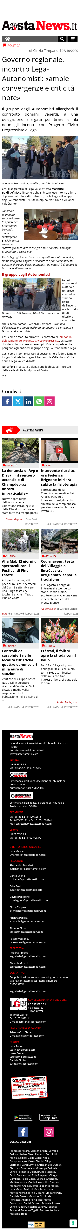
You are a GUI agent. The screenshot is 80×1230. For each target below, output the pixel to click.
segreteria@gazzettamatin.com (34, 823)
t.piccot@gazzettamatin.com (26, 931)
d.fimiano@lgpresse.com (24, 1063)
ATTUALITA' (50, 556)
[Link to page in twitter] (18, 401)
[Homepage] (7, 39)
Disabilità (11, 465)
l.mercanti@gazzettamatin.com (28, 854)
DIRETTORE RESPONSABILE (25, 847)
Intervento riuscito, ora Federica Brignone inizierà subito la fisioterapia (59, 477)
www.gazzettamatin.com (24, 754)
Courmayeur (48, 608)
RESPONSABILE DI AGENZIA (25, 1027)
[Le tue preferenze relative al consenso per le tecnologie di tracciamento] (73, 1223)
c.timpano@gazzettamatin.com (28, 910)
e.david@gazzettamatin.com (26, 889)
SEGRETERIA (17, 948)
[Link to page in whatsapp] (39, 401)
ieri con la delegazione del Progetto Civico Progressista (37, 338)
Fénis (68, 702)
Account (14, 1041)
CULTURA (10, 556)
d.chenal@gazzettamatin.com (27, 879)
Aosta (60, 702)
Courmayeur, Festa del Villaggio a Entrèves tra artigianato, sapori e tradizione (59, 570)
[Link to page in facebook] (7, 401)
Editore (14, 760)
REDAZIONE (16, 812)
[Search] (62, 39)
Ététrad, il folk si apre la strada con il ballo (58, 655)
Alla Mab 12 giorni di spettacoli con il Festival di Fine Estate (20, 568)
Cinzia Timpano (45, 50)
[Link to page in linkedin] (28, 401)
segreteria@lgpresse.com (31, 1021)
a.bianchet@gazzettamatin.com (28, 868)
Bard (5, 613)
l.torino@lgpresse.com (23, 1049)
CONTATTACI (17, 972)
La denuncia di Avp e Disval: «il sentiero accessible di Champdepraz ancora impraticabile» (20, 482)
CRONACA (10, 646)
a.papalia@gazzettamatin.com (27, 921)
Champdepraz (14, 519)
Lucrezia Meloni (68, 608)
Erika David (32, 519)
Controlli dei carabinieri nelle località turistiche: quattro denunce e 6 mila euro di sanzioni (19, 662)
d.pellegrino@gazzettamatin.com (29, 900)
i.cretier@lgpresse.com (23, 1056)
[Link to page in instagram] (49, 401)
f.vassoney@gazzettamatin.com (28, 942)
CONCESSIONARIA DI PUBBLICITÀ (47, 999)
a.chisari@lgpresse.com (30, 1035)
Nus (75, 702)
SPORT (47, 465)
